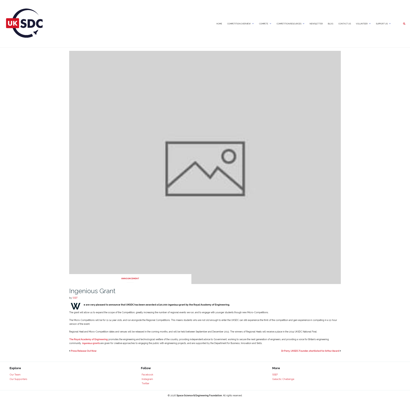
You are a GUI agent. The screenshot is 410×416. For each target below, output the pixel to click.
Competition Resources (288, 23)
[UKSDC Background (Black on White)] (24, 23)
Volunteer (362, 23)
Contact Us (344, 23)
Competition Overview (239, 23)
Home (219, 23)
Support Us (382, 23)
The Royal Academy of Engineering (88, 339)
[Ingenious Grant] (205, 167)
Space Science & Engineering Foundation (199, 395)
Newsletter (316, 23)
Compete (263, 23)
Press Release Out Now (84, 351)
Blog (330, 23)
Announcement (130, 278)
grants (91, 343)
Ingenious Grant (92, 291)
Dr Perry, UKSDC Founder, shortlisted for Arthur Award (310, 351)
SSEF (75, 298)
